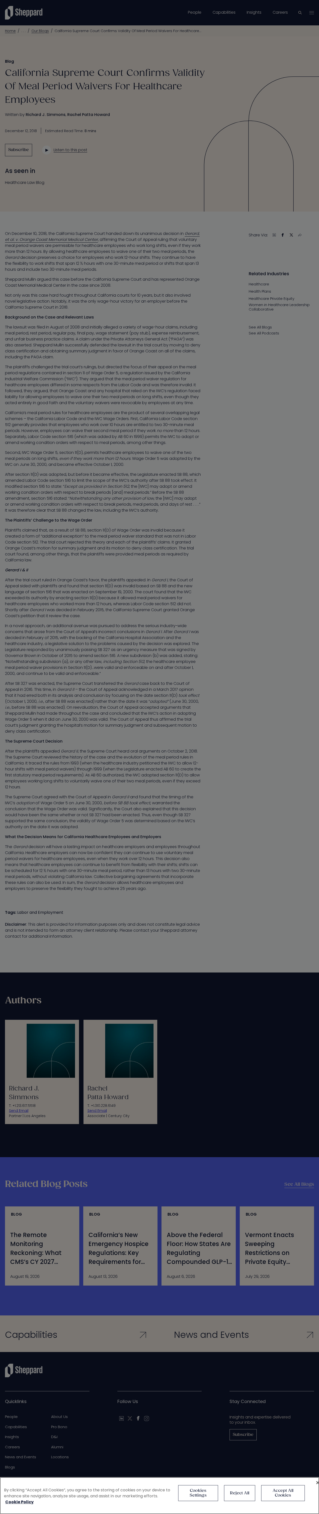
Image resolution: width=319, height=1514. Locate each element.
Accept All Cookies (283, 1493)
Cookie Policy (19, 1502)
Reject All (239, 1493)
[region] (159, 1495)
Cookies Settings (198, 1493)
